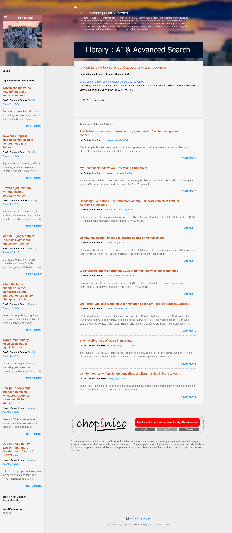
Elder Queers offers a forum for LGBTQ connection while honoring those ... (130, 270)
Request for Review (13, 500)
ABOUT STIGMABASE (14, 497)
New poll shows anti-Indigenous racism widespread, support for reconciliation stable (17, 396)
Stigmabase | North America (104, 13)
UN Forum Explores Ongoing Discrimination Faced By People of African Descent (134, 303)
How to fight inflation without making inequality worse (17, 191)
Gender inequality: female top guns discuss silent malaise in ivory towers (129, 373)
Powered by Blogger (140, 518)
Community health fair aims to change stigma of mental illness (122, 237)
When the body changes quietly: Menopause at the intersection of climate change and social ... (18, 292)
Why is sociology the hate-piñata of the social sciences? (17, 91)
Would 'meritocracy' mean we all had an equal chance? (16, 343)
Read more (188, 158)
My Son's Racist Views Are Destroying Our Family (113, 168)
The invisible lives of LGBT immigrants (106, 340)
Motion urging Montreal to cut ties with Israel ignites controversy (18, 240)
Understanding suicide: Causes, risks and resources (112, 81)
